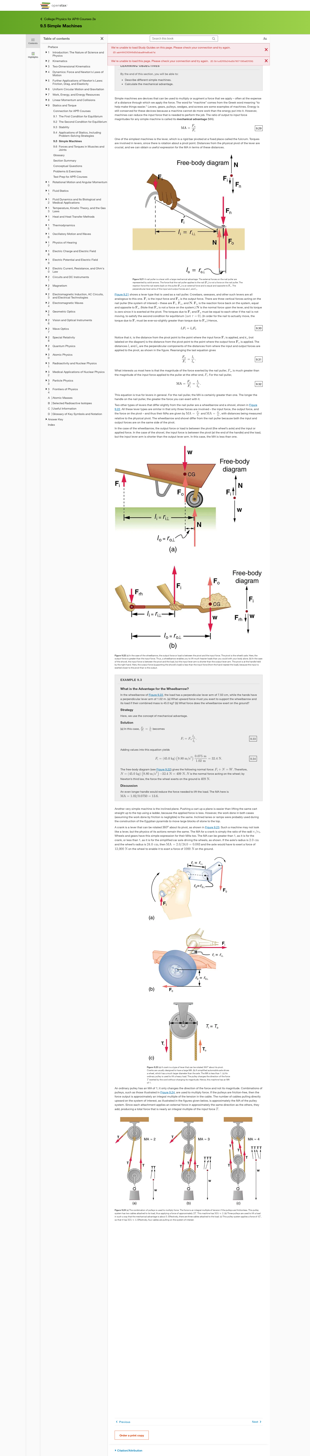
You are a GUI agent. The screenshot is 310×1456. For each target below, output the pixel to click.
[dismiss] (266, 50)
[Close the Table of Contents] (102, 38)
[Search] (214, 38)
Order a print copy (131, 1435)
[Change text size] (265, 38)
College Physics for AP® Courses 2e (70, 19)
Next (255, 1421)
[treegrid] (73, 235)
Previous (124, 1421)
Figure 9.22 (156, 694)
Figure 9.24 (167, 1092)
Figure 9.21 (122, 294)
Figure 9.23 (212, 827)
